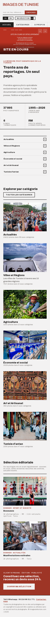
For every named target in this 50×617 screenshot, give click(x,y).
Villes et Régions (12, 146)
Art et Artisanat (11, 165)
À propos (39, 25)
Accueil (6, 25)
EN (11, 18)
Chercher (31, 12)
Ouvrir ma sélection (19, 587)
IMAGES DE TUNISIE (21, 4)
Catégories (22, 25)
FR (5, 18)
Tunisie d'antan (11, 172)
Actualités (9, 139)
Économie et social (13, 159)
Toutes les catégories (19, 195)
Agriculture (9, 152)
